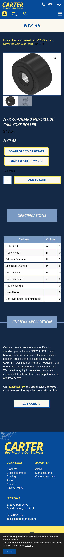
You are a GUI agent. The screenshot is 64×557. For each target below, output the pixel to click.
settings (29, 545)
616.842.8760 (17, 386)
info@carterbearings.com (21, 518)
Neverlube (28, 40)
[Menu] (60, 14)
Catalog (11, 476)
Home (6, 40)
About (10, 480)
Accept (9, 551)
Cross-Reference (16, 472)
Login (59, 4)
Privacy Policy (15, 488)
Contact (11, 484)
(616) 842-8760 (15, 515)
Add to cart (37, 179)
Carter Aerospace (45, 476)
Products (16, 40)
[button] (25, 14)
